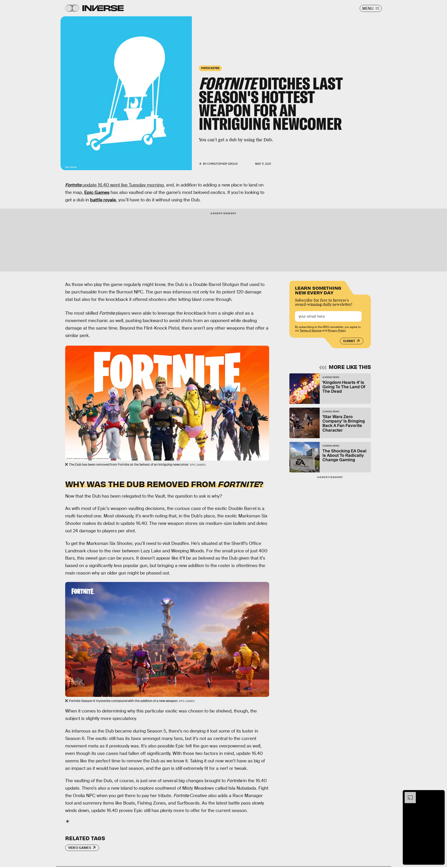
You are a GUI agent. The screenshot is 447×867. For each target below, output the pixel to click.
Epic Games (96, 192)
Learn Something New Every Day (318, 290)
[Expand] (408, 794)
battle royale (103, 200)
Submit (349, 341)
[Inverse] (103, 8)
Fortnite (73, 185)
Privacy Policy (337, 330)
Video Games (79, 848)
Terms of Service (311, 330)
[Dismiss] (439, 794)
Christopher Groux (222, 164)
